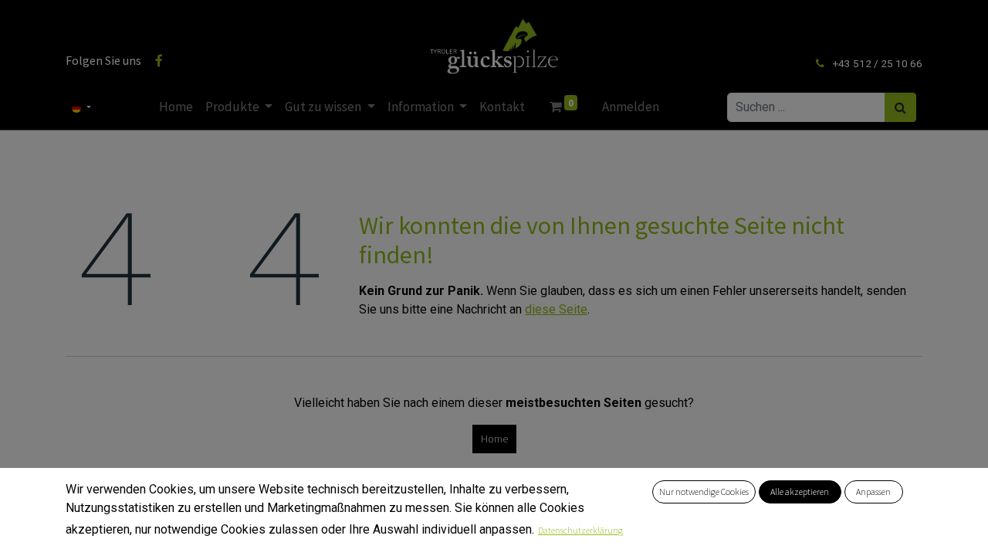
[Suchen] (900, 107)
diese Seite (556, 309)
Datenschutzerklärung (580, 530)
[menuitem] (176, 107)
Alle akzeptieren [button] (799, 491)
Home (494, 439)
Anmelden (630, 106)
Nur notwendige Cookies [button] (704, 491)
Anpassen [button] (873, 491)
